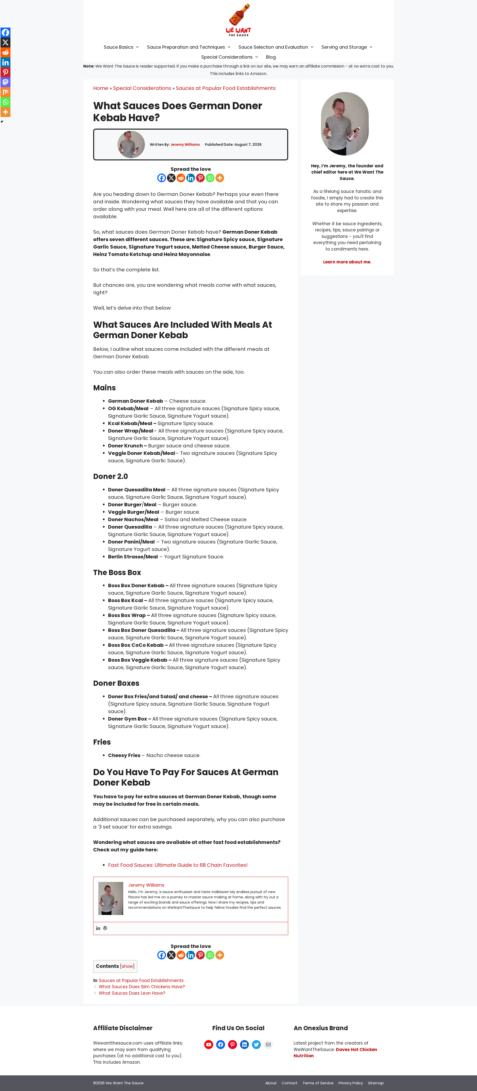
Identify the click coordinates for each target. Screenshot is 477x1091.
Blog (271, 57)
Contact (290, 1083)
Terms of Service (318, 1083)
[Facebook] (161, 178)
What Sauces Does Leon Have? (132, 993)
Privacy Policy (351, 1083)
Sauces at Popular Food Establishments (226, 88)
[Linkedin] (190, 178)
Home (100, 88)
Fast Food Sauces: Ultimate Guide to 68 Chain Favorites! (178, 865)
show (127, 966)
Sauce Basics (118, 47)
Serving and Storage (344, 47)
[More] (219, 178)
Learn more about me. (347, 262)
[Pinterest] (200, 178)
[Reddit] (181, 178)
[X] (171, 178)
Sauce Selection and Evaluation (273, 47)
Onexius (316, 1028)
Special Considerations (227, 57)
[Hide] (2, 122)
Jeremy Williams (185, 144)
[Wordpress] (105, 928)
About (271, 1083)
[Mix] (5, 92)
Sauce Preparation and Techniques (186, 47)
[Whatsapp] (210, 178)
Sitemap (376, 1083)
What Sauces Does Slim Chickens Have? (142, 987)
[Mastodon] (5, 82)
